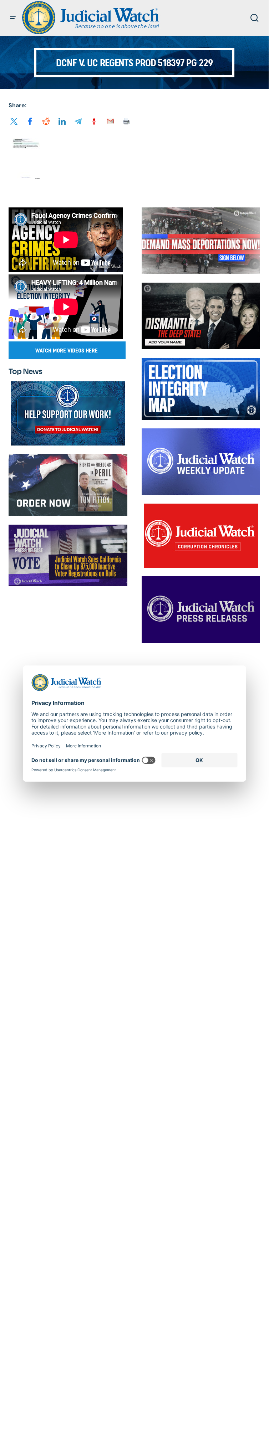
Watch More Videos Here (66, 350)
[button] (13, 18)
